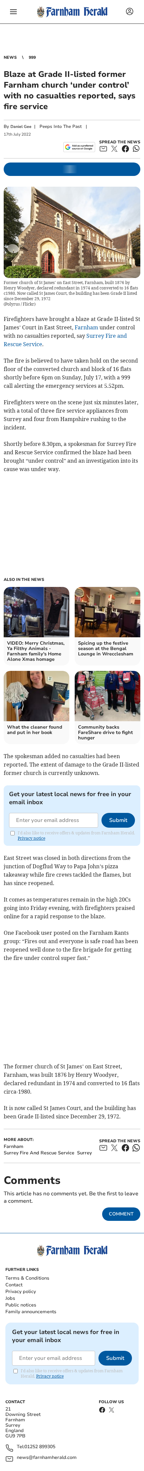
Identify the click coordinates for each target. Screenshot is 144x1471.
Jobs (10, 1298)
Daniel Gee (20, 126)
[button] (13, 12)
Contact (13, 1285)
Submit (118, 820)
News (10, 57)
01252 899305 (39, 1447)
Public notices (20, 1305)
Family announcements (30, 1311)
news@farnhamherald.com (47, 1458)
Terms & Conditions (27, 1278)
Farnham (86, 327)
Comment (121, 1214)
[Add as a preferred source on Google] (79, 147)
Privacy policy (20, 1291)
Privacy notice (31, 838)
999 (32, 57)
